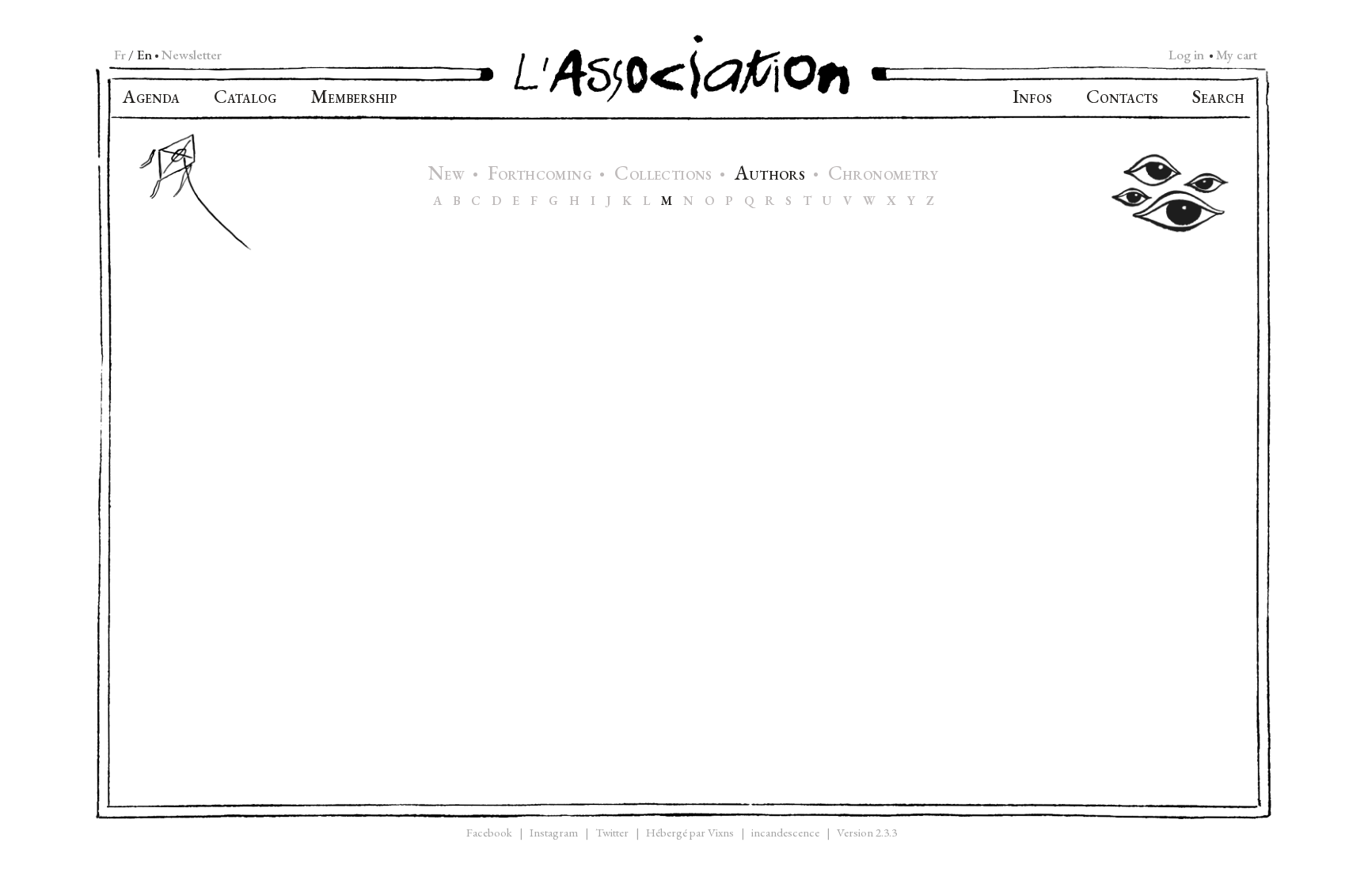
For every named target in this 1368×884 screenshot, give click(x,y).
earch (1218, 98)
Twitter (612, 832)
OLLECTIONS (665, 175)
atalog (245, 98)
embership (353, 98)
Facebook (489, 832)
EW (448, 175)
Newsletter (192, 54)
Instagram (554, 832)
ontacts (1122, 98)
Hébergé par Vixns (690, 832)
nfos (1032, 98)
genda (151, 98)
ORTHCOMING (542, 175)
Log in (1186, 54)
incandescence (785, 832)
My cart (1236, 54)
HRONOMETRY (883, 175)
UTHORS (771, 175)
